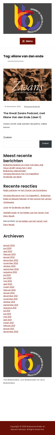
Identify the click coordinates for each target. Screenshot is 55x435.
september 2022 (11, 269)
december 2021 (10, 296)
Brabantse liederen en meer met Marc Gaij (23, 165)
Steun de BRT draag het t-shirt (17, 168)
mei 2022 (7, 281)
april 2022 (7, 284)
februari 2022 (9, 290)
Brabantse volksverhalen (14, 171)
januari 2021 (8, 328)
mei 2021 (7, 316)
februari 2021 (9, 325)
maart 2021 (8, 322)
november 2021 (10, 299)
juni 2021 (7, 313)
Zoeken (7, 137)
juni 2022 (7, 278)
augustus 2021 (9, 308)
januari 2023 (9, 257)
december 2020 (10, 331)
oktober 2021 (9, 302)
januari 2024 (9, 245)
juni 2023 (7, 248)
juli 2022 (7, 275)
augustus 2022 (10, 272)
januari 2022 (9, 293)
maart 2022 (8, 287)
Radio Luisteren (10, 190)
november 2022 (10, 263)
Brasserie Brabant (32, 106)
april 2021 (7, 319)
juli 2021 (6, 310)
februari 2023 (9, 254)
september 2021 (10, 305)
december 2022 (10, 260)
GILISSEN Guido (10, 212)
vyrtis (5, 207)
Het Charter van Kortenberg (34, 190)
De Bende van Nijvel (12, 176)
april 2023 (7, 251)
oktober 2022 (9, 266)
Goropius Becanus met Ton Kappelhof (21, 173)
